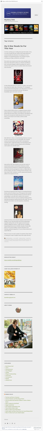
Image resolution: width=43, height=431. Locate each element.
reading (20, 238)
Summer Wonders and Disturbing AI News (14, 398)
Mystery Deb (9, 20)
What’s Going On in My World (12, 403)
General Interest (9, 369)
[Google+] (10, 423)
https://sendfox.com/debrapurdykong (12, 260)
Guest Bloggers (8, 370)
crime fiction (16, 239)
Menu (36, 15)
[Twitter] (5, 423)
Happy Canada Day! (9, 405)
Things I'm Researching (10, 373)
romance (20, 240)
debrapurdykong (9, 238)
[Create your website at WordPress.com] (21, 1)
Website (6, 419)
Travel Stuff (8, 375)
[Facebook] (8, 423)
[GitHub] (12, 423)
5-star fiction (28, 238)
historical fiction (26, 239)
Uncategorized (8, 377)
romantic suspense (25, 240)
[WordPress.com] (15, 423)
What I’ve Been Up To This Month (13, 409)
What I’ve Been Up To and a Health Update (14, 412)
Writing (23, 238)
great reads (21, 239)
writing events (8, 380)
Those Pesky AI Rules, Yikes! (11, 408)
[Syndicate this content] (4, 394)
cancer (6, 367)
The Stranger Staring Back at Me (12, 406)
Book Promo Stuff (9, 366)
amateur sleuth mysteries (9, 239)
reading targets (15, 240)
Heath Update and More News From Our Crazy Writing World (18, 411)
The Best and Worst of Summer (12, 397)
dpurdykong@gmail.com (9, 297)
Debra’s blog (9, 394)
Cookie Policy (24, 429)
